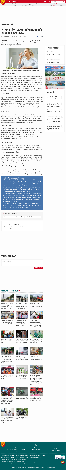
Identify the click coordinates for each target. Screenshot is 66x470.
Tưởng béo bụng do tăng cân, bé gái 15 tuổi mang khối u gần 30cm (36, 341)
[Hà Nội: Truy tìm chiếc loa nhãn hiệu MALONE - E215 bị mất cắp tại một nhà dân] (22, 334)
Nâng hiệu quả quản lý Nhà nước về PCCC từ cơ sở (7, 341)
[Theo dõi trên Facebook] (43, 1)
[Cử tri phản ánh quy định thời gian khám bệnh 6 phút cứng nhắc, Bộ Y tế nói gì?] (7, 412)
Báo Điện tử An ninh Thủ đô (3, 2)
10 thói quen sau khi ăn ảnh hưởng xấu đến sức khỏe (14, 228)
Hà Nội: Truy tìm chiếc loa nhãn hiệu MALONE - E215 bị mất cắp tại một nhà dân (22, 342)
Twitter (39, 36)
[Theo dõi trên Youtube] (45, 1)
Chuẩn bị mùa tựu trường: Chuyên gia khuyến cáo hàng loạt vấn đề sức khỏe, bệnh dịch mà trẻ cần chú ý (35, 324)
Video (30, 4)
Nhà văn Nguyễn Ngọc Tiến (53, 54)
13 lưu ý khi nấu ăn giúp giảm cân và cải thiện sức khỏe (14, 226)
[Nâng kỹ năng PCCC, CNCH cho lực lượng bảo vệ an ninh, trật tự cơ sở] (36, 298)
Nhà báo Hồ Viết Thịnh (52, 57)
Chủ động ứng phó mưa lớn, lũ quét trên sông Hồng (7, 377)
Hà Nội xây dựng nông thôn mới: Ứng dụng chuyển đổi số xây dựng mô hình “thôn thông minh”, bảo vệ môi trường (7, 400)
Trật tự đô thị (10, 4)
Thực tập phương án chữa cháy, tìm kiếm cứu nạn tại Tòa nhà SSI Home (22, 358)
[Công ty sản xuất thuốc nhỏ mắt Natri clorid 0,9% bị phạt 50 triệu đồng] (22, 369)
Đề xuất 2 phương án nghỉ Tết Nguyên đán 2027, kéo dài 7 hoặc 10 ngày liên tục (53, 105)
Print (42, 36)
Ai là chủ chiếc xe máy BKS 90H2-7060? (21, 418)
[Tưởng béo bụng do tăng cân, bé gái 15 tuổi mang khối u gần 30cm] (36, 334)
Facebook (37, 36)
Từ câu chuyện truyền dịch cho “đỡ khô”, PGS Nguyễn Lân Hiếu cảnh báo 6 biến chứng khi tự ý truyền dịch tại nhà (53, 120)
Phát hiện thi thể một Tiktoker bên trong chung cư (53, 98)
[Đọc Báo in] (50, 1)
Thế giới (22, 4)
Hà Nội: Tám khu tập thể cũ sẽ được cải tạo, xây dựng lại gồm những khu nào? (54, 111)
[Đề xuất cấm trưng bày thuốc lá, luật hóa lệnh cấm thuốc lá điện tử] (7, 315)
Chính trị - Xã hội (17, 4)
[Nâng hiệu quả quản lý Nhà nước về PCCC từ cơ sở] (7, 334)
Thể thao (50, 4)
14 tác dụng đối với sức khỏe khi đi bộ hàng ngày (13, 224)
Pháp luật (26, 4)
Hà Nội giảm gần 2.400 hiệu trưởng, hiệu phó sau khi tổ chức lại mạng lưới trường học (22, 323)
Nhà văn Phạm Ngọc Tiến (53, 62)
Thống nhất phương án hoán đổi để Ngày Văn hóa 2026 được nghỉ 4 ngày (54, 128)
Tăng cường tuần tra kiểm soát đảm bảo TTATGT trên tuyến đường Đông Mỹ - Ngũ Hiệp (6, 359)
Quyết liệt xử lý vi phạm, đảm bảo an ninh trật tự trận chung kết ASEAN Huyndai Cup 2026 (22, 306)
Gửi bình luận (38, 267)
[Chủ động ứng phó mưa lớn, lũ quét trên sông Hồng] (7, 369)
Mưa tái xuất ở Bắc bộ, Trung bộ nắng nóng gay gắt (22, 398)
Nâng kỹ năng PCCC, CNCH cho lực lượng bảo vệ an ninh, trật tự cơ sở (36, 305)
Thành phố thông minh (36, 4)
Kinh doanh (61, 4)
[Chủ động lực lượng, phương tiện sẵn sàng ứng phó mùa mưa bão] (36, 391)
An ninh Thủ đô (12, 1)
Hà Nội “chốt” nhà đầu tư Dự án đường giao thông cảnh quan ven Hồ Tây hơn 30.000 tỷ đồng (7, 306)
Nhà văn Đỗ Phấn (51, 51)
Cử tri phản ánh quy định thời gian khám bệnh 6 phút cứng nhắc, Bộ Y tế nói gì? (7, 420)
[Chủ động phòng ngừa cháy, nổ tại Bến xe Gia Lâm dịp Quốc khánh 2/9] (36, 351)
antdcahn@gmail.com (55, 450)
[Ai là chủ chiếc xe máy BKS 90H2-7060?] (22, 412)
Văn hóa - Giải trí (45, 4)
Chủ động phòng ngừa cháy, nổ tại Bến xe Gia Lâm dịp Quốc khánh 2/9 (36, 358)
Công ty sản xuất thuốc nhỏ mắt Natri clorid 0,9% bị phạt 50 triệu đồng (21, 378)
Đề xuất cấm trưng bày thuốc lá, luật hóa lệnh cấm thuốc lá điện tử (7, 322)
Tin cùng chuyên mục (9, 291)
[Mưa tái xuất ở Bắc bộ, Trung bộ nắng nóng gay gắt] (22, 391)
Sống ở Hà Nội (55, 4)
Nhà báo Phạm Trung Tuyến (53, 59)
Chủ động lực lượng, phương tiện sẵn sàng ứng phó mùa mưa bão (35, 398)
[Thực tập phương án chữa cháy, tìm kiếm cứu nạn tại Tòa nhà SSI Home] (22, 351)
